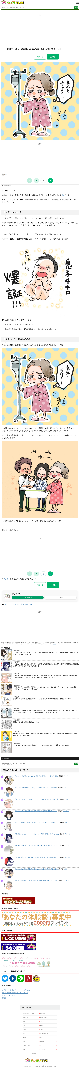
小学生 (42, 1041)
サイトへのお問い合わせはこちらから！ (17, 990)
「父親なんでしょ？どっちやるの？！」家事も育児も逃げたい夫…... (37, 834)
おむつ (24, 1033)
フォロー (6, 579)
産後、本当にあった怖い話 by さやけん (26, 722)
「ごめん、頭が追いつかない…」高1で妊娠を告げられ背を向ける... (36, 776)
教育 (24, 1041)
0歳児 (7, 604)
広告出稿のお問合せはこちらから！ (15, 993)
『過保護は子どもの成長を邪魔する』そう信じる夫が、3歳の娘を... (37, 869)
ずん (65, 869)
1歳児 (24, 1029)
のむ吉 (67, 822)
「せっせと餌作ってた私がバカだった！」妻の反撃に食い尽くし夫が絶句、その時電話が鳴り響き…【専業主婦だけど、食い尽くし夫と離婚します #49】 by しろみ (46, 676)
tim (6, 174)
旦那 (41, 1045)
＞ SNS (60, 597)
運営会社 (5, 998)
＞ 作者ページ (27, 597)
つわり (42, 1021)
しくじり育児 (15, 604)
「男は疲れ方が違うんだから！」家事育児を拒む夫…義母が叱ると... (37, 857)
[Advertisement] (40, 29)
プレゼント (43, 1049)
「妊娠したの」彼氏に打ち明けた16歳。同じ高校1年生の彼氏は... (36, 811)
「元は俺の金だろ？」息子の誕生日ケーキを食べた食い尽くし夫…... (37, 846)
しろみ (67, 799)
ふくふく (67, 776)
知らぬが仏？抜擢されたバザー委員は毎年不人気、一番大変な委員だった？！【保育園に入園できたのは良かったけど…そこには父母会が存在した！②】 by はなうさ (45, 711)
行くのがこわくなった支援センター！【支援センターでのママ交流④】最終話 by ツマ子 (42, 699)
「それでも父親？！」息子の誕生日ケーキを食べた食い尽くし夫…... (37, 880)
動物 (24, 1049)
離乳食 (24, 1037)
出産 (22, 604)
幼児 (41, 1037)
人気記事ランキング (28, 1013)
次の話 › (53, 57)
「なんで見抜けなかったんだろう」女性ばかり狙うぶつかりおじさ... (37, 822)
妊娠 (24, 1021)
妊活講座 (42, 1013)
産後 (26, 604)
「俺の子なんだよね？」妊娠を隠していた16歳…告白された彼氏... (36, 788)
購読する (6, 758)
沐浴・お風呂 (44, 1033)
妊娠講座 (25, 1017)
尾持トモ (67, 834)
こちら (54, 643)
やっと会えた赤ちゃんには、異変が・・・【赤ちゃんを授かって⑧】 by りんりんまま (41, 745)
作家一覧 (40, 57)
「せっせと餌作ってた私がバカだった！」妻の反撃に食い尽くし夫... (37, 799)
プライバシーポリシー (10, 995)
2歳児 (42, 1029)
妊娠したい (43, 1017)
